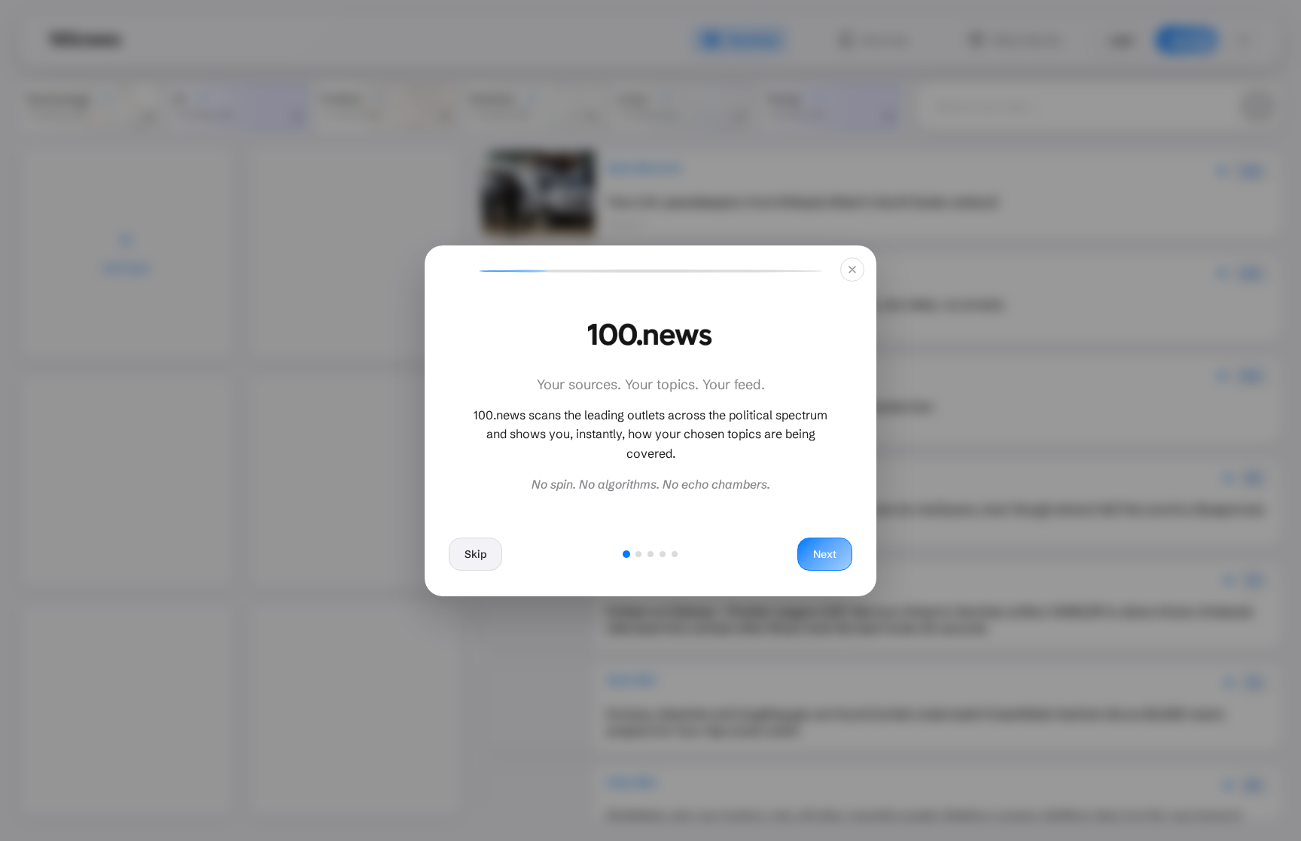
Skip (475, 554)
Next (824, 554)
